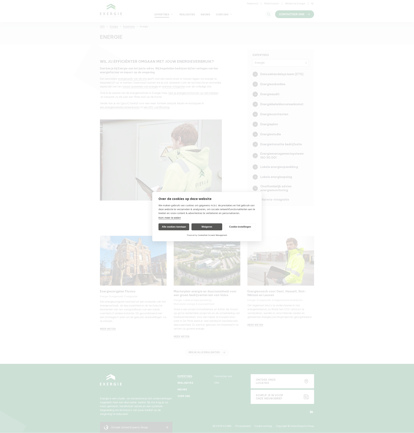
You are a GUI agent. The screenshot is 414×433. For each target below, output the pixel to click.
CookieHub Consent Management (212, 235)
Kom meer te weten (169, 217)
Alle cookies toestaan (174, 226)
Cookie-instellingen (240, 226)
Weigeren (207, 226)
